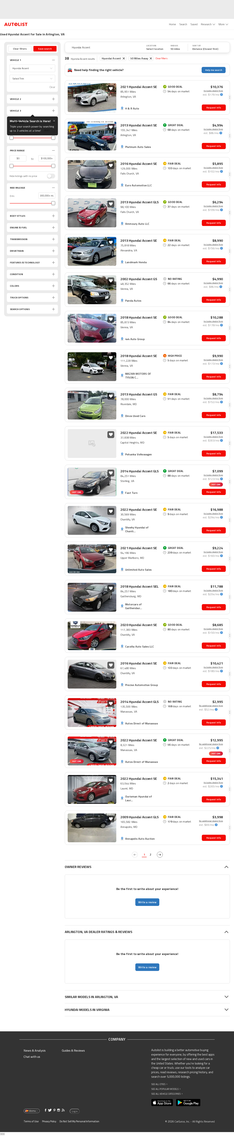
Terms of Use (31, 1121)
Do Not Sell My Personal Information (79, 1121)
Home (172, 24)
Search (183, 24)
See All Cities (159, 1084)
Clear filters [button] (20, 48)
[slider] (11, 138)
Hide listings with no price (23, 176)
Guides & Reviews (73, 1050)
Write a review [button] (147, 902)
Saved (194, 24)
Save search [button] (45, 48)
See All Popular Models (166, 1089)
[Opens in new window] (162, 1102)
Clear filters (162, 58)
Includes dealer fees (213, 90)
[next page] (160, 855)
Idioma (32, 1110)
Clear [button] (52, 87)
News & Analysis (35, 1050)
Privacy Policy (49, 1121)
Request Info (213, 107)
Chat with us (32, 1056)
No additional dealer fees (211, 705)
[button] (32, 68)
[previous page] (135, 855)
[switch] (49, 176)
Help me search (213, 70)
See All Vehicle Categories (167, 1094)
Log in (75, 1111)
